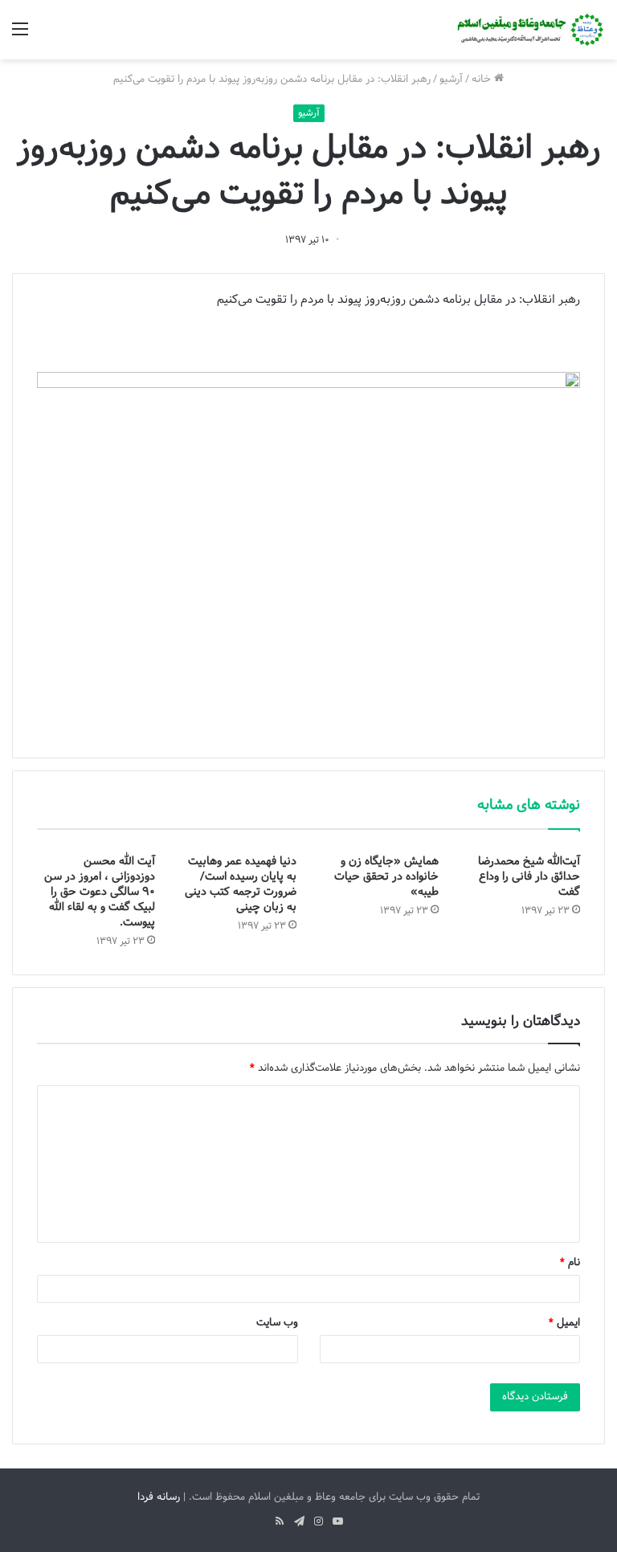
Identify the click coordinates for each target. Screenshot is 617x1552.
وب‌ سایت (277, 1323)
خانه (483, 79)
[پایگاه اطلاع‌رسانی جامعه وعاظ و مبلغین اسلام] (528, 29)
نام (570, 1263)
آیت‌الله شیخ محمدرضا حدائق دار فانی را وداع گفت (529, 876)
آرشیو (451, 79)
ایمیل (564, 1323)
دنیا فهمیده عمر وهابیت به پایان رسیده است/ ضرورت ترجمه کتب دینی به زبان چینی (240, 884)
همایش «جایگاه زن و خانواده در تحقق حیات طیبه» (386, 876)
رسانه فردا (158, 1497)
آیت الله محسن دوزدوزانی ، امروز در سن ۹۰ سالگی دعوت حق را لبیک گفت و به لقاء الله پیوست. (99, 892)
